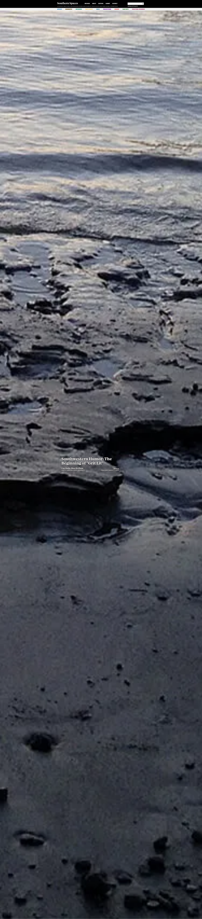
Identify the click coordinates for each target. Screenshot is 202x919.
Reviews (117, 9)
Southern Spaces (67, 3)
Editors (100, 3)
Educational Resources (138, 9)
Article (116, 469)
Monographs (68, 9)
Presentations (107, 9)
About (94, 3)
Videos (98, 9)
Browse (87, 3)
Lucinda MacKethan (72, 468)
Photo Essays (89, 9)
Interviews (79, 9)
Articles (59, 9)
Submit (108, 3)
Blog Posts (126, 9)
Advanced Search (133, 6)
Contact (114, 3)
